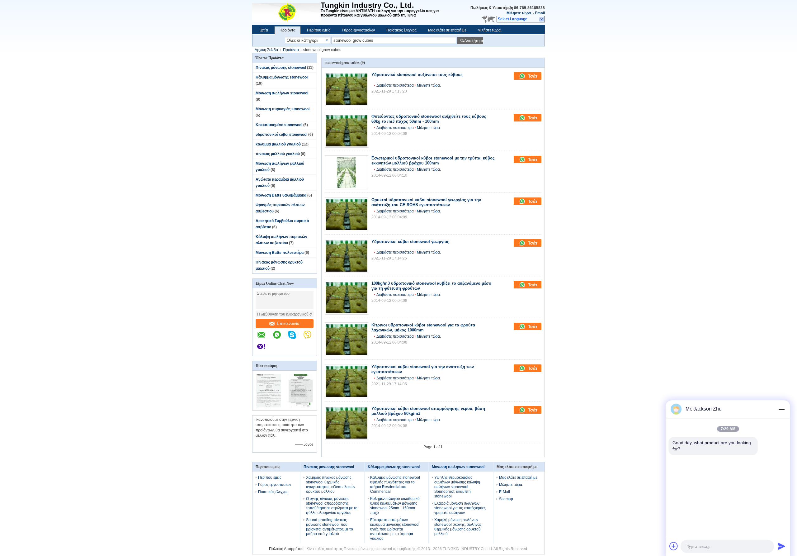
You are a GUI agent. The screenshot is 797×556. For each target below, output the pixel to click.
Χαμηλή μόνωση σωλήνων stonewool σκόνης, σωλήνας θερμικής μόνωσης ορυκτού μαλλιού (458, 527)
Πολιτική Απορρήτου (286, 549)
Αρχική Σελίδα (266, 50)
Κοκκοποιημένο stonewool (279, 125)
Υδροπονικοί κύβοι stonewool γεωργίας (410, 241)
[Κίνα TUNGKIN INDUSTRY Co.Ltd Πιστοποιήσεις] (268, 406)
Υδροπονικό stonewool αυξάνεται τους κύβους (417, 74)
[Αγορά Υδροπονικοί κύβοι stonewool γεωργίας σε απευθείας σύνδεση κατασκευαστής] (346, 256)
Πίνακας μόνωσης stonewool (281, 67)
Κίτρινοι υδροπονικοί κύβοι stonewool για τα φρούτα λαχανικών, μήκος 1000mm (423, 327)
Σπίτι (264, 30)
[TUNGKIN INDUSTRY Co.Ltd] (286, 12)
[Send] (781, 546)
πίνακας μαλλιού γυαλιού (278, 154)
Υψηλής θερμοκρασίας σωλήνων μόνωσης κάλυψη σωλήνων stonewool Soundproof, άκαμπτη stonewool (457, 486)
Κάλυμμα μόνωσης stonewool (282, 77)
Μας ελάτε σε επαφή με (447, 30)
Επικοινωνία (288, 323)
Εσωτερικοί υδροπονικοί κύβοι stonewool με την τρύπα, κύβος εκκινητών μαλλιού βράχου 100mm (433, 160)
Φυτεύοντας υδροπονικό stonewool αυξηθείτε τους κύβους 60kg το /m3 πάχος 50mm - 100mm (428, 119)
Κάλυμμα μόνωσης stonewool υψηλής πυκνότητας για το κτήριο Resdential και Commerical (395, 484)
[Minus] (781, 409)
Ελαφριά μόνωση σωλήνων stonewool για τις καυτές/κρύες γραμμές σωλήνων (460, 508)
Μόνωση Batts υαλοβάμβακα (281, 195)
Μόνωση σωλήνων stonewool (282, 93)
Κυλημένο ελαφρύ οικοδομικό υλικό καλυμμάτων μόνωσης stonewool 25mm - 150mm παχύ (395, 506)
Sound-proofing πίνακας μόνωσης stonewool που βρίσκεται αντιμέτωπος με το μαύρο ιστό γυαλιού (329, 527)
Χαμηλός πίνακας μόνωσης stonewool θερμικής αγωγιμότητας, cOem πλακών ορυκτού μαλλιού (330, 484)
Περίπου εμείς (318, 30)
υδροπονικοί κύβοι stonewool (281, 134)
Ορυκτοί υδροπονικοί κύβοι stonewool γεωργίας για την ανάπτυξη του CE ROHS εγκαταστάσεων (426, 202)
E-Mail (504, 492)
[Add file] (673, 546)
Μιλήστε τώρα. (519, 13)
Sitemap (506, 499)
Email (540, 13)
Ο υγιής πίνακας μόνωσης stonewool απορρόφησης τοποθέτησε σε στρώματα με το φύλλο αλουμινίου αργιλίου (331, 506)
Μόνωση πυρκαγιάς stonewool (282, 109)
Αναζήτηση (473, 40)
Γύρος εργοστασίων (358, 30)
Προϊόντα (287, 30)
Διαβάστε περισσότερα (395, 85)
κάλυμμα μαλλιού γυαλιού (278, 144)
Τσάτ (532, 76)
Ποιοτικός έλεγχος (401, 30)
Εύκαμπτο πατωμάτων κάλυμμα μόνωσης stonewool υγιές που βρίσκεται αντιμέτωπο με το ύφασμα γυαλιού (394, 529)
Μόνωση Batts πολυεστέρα (280, 252)
